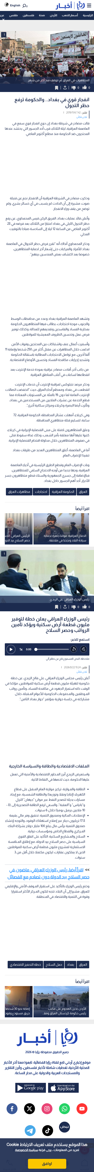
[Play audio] (11, 649)
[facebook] (12, 1108)
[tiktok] (47, 1130)
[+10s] (84, 649)
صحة (42, 15)
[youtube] (82, 1108)
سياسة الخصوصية (26, 1150)
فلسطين (28, 15)
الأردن (53, 15)
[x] (29, 1108)
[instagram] (47, 1108)
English (15, 5)
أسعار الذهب (70, 15)
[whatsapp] (64, 1108)
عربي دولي (81, 116)
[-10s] (74, 649)
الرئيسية (88, 15)
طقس (13, 15)
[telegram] (30, 1130)
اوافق (47, 1163)
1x (21, 649)
